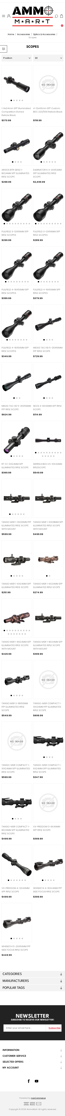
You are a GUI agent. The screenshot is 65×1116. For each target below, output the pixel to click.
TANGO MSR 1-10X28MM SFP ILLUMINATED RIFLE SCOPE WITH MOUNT (48, 525)
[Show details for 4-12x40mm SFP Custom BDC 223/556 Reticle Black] (48, 84)
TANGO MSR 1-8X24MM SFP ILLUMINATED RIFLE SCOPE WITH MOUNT (16, 645)
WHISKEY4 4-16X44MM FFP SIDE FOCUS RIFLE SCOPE (47, 889)
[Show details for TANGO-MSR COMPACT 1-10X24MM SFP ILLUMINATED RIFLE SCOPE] (17, 741)
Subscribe (54, 1028)
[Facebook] (28, 1081)
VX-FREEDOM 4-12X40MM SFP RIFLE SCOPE (15, 889)
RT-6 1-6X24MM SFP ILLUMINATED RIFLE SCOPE (15, 465)
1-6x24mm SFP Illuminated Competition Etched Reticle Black (16, 112)
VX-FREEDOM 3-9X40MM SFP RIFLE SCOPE (46, 828)
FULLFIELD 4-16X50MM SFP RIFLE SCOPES (15, 291)
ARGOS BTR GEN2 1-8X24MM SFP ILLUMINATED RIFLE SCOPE (15, 173)
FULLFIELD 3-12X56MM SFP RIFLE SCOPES (15, 233)
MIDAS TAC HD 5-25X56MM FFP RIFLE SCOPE (48, 349)
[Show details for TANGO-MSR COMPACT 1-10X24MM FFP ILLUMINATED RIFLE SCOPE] (48, 679)
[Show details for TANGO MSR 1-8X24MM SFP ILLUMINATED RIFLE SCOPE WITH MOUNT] (48, 618)
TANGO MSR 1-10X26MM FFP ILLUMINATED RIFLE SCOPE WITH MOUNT (16, 525)
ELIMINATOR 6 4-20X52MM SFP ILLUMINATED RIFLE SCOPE (47, 173)
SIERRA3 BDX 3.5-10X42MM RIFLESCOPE (47, 465)
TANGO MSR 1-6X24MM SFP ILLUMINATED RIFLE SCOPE (16, 585)
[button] (11, 100)
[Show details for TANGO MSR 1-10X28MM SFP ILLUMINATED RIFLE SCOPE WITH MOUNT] (48, 498)
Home (11, 34)
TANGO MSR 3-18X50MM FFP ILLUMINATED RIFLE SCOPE (15, 707)
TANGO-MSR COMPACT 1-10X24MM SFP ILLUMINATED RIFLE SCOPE (16, 768)
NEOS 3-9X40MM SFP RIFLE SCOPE (47, 407)
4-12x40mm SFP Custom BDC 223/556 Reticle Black (47, 110)
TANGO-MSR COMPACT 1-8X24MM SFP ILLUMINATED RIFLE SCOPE (16, 830)
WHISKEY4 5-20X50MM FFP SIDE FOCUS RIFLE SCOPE (16, 948)
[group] (17, 84)
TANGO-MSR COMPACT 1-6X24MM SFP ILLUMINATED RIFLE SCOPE (47, 768)
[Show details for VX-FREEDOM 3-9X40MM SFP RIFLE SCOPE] (48, 802)
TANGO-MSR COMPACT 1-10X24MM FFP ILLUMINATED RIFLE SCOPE (47, 707)
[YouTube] (36, 1081)
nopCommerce (38, 1098)
